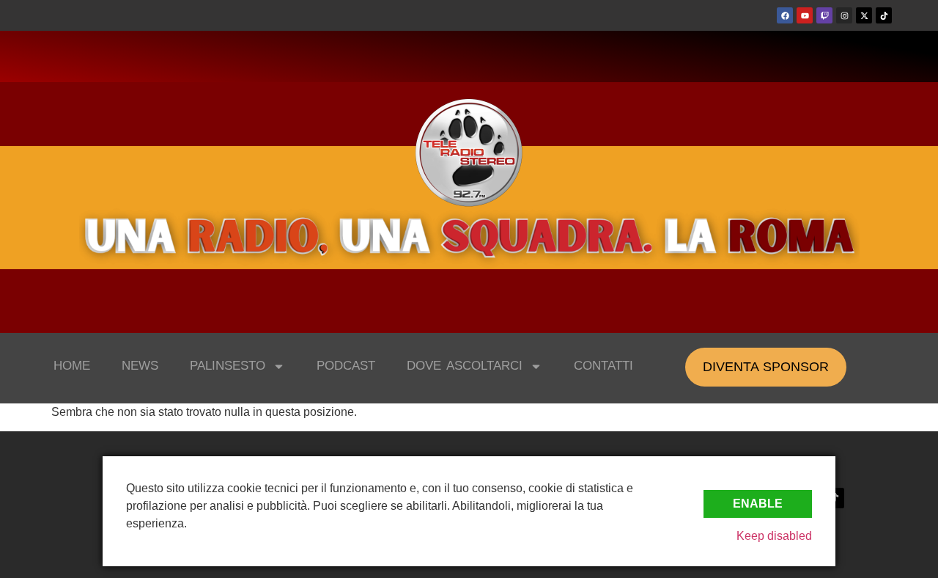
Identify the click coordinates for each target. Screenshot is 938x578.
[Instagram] (844, 15)
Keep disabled (774, 536)
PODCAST (346, 366)
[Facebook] (785, 15)
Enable (758, 503)
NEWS (140, 366)
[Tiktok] (884, 15)
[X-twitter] (864, 15)
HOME (71, 366)
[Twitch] (824, 15)
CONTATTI (603, 366)
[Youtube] (805, 15)
